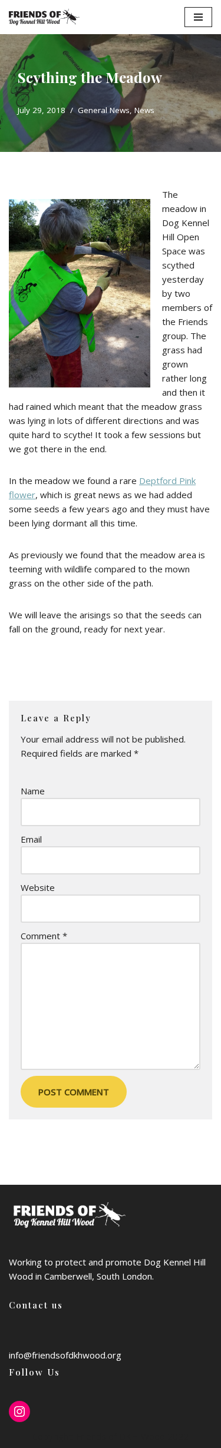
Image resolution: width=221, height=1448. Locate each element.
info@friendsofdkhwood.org (65, 1355)
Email (31, 839)
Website (38, 887)
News (144, 110)
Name (33, 791)
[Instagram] (19, 1411)
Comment (44, 936)
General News (104, 110)
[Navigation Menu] (198, 17)
